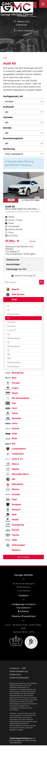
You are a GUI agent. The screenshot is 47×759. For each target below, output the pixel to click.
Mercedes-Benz (20, 474)
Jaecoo (15, 428)
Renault (15, 509)
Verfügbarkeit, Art (13, 96)
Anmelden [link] (25, 557)
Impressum (14, 668)
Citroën (15, 383)
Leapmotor (17, 454)
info (5, 58)
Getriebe (8, 117)
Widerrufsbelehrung (18, 671)
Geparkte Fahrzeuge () (25, 275)
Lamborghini (18, 448)
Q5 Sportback (13, 346)
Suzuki (15, 530)
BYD (13, 378)
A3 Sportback (13, 314)
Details (33, 241)
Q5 (8, 342)
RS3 (9, 358)
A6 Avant (11, 326)
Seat (14, 514)
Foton (14, 413)
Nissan (15, 489)
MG (13, 479)
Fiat (13, 403)
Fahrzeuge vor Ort (16, 269)
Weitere (15, 550)
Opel (14, 499)
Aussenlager (13, 264)
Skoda (15, 519)
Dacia (14, 393)
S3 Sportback (13, 366)
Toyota (15, 535)
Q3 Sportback (13, 338)
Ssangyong (17, 525)
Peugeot (16, 504)
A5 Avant (11, 322)
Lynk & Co (17, 459)
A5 (8, 318)
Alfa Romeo (17, 294)
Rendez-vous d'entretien (22, 23)
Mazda (15, 469)
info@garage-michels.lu (23, 604)
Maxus (15, 464)
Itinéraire (24, 611)
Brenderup (17, 373)
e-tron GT (11, 330)
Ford (14, 408)
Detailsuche (12, 259)
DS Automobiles (20, 398)
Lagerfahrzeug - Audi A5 (23, 214)
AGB (24, 668)
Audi (14, 299)
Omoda (15, 494)
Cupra (14, 388)
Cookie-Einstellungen (19, 677)
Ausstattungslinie (13, 138)
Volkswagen (18, 545)
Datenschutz (15, 674)
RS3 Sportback (14, 362)
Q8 (8, 354)
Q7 (8, 350)
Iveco (14, 423)
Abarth (15, 289)
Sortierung (9, 149)
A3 (8, 310)
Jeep (14, 433)
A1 (8, 306)
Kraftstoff (8, 107)
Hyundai (16, 418)
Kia (13, 443)
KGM (14, 438)
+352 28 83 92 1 (23, 607)
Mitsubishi (17, 484)
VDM (14, 540)
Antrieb (7, 128)
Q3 (8, 334)
